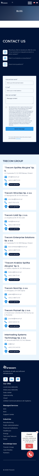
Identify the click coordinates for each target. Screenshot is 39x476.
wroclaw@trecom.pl (15, 199)
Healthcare (7, 431)
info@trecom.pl (13, 177)
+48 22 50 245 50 (14, 347)
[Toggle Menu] (30, 3)
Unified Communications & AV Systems (17, 401)
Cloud (5, 398)
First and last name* (11, 79)
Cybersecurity (8, 395)
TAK (29, 446)
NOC (4, 412)
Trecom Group (8, 447)
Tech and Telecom (10, 436)
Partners (6, 453)
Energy (5, 433)
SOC (4, 409)
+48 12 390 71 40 (14, 275)
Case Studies (7, 450)
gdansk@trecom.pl (14, 294)
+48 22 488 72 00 (14, 180)
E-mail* (8, 87)
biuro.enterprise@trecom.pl (17, 247)
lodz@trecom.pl (14, 221)
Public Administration (11, 425)
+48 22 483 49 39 (14, 225)
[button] (30, 454)
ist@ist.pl (11, 344)
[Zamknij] (37, 432)
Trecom (11, 470)
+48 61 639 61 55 (13, 322)
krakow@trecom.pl (15, 272)
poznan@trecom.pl (15, 318)
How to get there (14, 184)
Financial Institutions (10, 428)
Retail (5, 439)
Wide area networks (10, 390)
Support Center (8, 414)
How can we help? (11, 95)
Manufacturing (8, 422)
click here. (18, 138)
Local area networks (10, 387)
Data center (7, 392)
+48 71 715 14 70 (13, 203)
